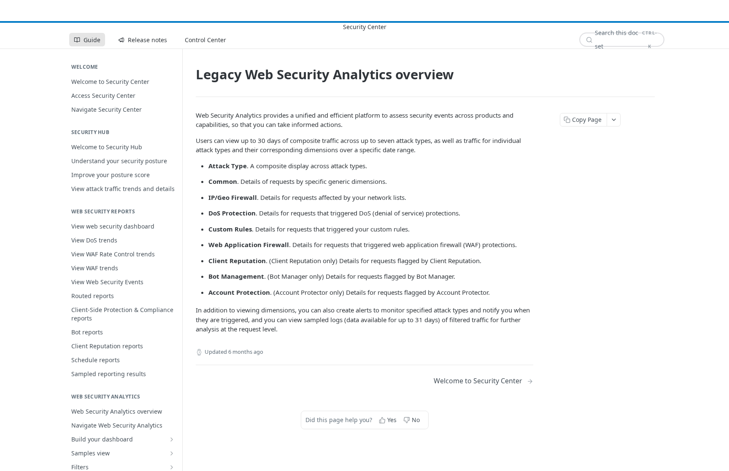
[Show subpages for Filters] (171, 467)
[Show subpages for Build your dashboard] (171, 439)
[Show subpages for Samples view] (171, 453)
